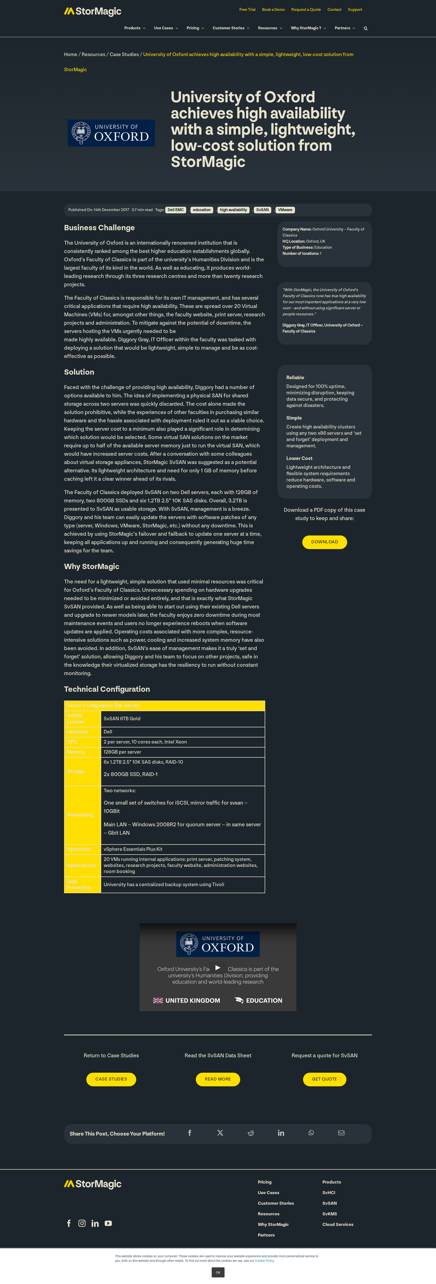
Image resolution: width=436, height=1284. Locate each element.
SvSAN (262, 210)
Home (70, 54)
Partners (266, 1235)
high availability (233, 210)
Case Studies (124, 54)
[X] (220, 1134)
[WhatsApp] (311, 1134)
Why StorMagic (273, 1225)
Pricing (264, 1182)
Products (331, 1182)
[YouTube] (108, 1223)
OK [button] (218, 1272)
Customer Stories (276, 1203)
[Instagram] (82, 1223)
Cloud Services (337, 1225)
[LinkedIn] (281, 1134)
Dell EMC (176, 210)
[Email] (341, 1134)
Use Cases (268, 1193)
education (202, 210)
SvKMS (329, 1214)
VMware (285, 210)
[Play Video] (218, 968)
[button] (365, 28)
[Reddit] (250, 1134)
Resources (93, 54)
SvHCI (328, 1193)
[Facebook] (189, 1134)
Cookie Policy (264, 1260)
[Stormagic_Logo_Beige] (92, 1182)
